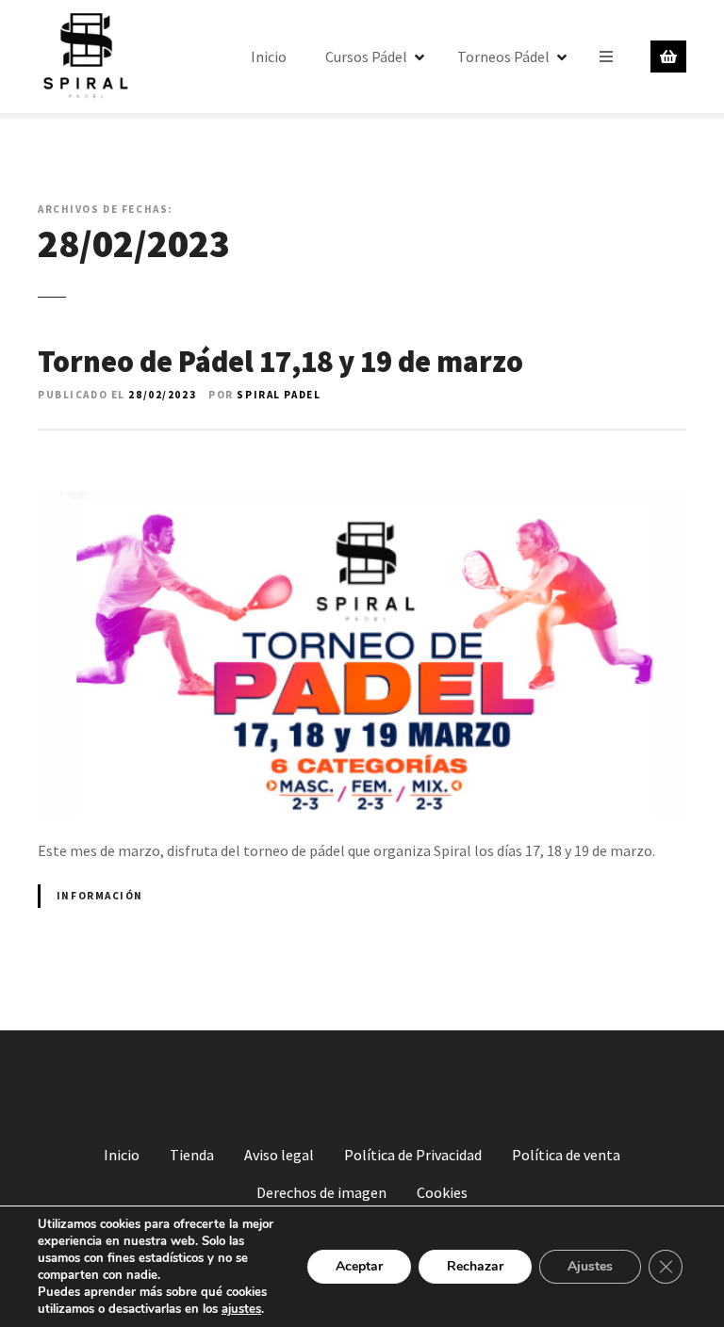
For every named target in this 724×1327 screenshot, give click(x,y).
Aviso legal (279, 1154)
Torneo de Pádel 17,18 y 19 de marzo (280, 361)
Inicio (269, 56)
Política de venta (566, 1154)
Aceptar (359, 1266)
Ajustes (590, 1266)
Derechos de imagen (321, 1192)
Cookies (442, 1192)
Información (100, 895)
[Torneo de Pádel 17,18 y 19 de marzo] (362, 438)
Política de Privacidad (413, 1154)
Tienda (192, 1154)
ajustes (241, 1309)
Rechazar (475, 1266)
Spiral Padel (279, 394)
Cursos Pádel (366, 56)
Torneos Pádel (503, 56)
